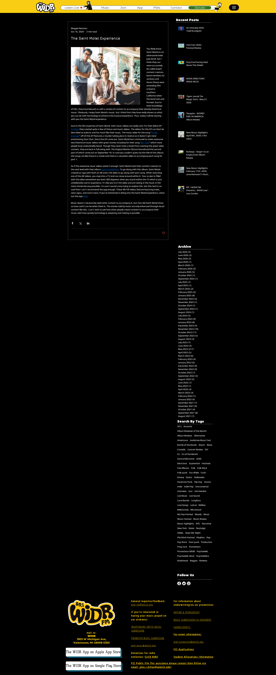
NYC (198, 523)
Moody (198, 514)
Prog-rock (182, 546)
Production (206, 542)
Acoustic (188, 426)
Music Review (200, 519)
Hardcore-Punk (184, 482)
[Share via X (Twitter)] (80, 223)
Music (206, 514)
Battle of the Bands (187, 445)
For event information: (188, 634)
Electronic (182, 463)
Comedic (181, 449)
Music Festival (184, 519)
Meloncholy (182, 509)
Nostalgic (201, 528)
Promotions (195, 546)
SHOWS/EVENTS (182, 627)
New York (182, 528)
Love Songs (182, 505)
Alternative (199, 435)
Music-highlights (185, 523)
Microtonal (195, 509)
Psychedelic (202, 551)
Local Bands (183, 500)
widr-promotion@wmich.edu (189, 642)
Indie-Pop (188, 486)
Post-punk (194, 542)
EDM (198, 458)
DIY (206, 449)
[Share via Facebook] (72, 223)
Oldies (180, 533)
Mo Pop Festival (185, 514)
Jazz (190, 491)
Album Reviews (184, 435)
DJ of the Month (190, 454)
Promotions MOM (186, 551)
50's (179, 426)
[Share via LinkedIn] (88, 223)
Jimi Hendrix (200, 491)
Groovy (180, 477)
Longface (196, 500)
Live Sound (194, 495)
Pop (208, 537)
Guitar (189, 477)
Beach (202, 445)
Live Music (182, 495)
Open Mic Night (193, 533)
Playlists (200, 537)
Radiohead (182, 560)
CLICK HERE (151, 657)
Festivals (206, 463)
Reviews (203, 560)
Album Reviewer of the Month (192, 431)
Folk (193, 468)
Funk (203, 472)
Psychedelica (202, 556)
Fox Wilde (194, 472)
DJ (178, 454)
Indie (179, 486)
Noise (191, 528)
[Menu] (234, 7)
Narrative (206, 523)
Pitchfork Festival (186, 537)
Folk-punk (182, 472)
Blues (209, 445)
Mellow (202, 505)
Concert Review (195, 449)
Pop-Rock (182, 542)
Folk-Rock (202, 468)
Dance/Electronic (186, 458)
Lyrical (193, 505)
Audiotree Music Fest (200, 440)
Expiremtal (194, 463)
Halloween (199, 477)
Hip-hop (198, 482)
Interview (181, 491)
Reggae (193, 560)
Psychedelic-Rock (185, 556)
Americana (182, 440)
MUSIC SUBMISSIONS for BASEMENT (192, 620)
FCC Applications (184, 649)
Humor (207, 482)
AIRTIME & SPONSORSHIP (187, 612)
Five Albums (183, 468)
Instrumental (201, 486)
